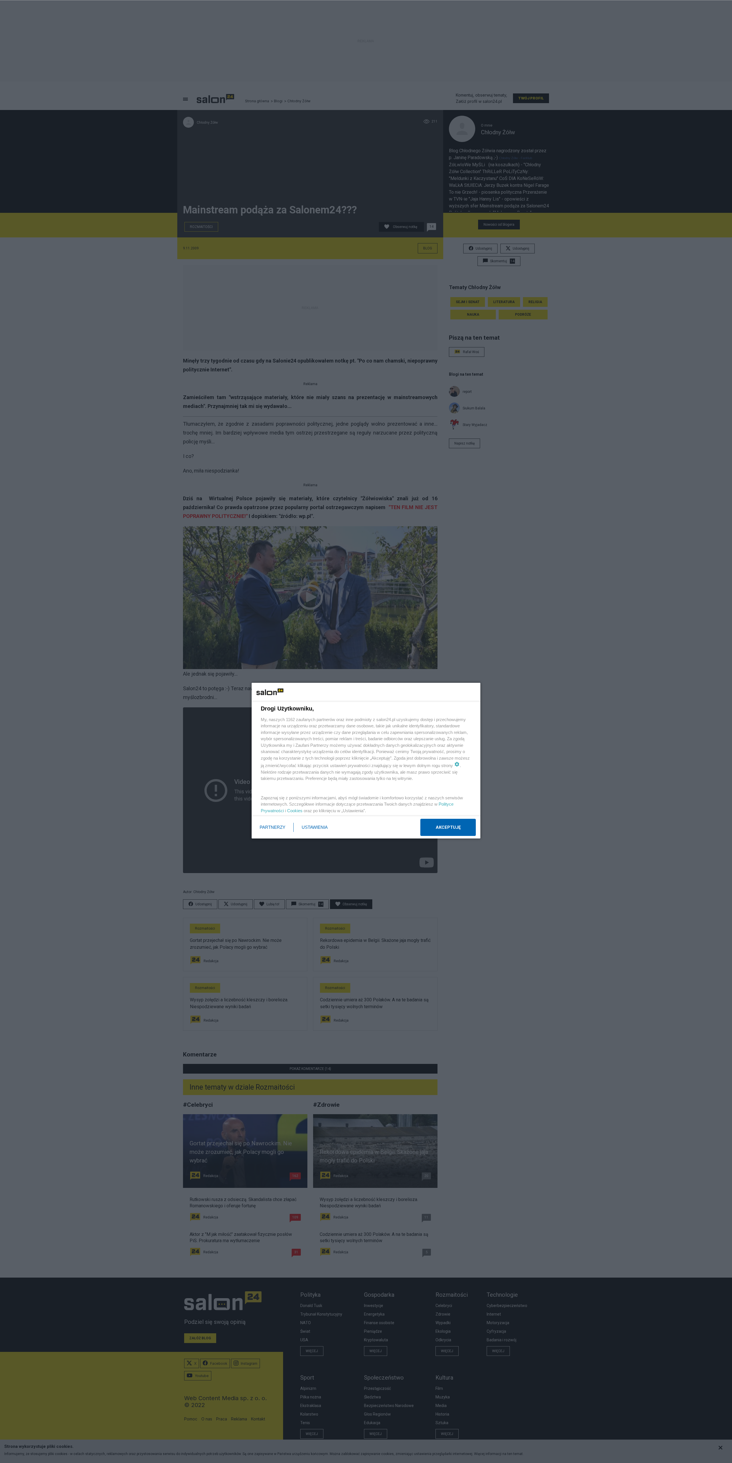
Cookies (295, 810)
